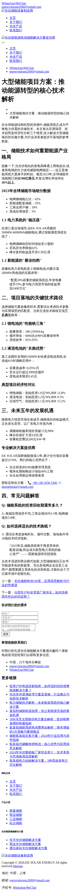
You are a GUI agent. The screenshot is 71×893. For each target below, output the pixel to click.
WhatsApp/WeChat (14, 3)
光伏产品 (15, 26)
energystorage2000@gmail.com (21, 6)
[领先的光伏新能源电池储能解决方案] (28, 37)
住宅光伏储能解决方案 (25, 840)
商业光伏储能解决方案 (25, 844)
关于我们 (15, 22)
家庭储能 (15, 810)
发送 (5, 634)
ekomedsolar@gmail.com (17, 486)
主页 (12, 18)
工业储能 (15, 819)
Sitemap (18, 866)
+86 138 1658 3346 (44, 482)
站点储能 (15, 823)
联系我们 (15, 30)
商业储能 (15, 814)
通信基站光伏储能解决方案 (28, 848)
